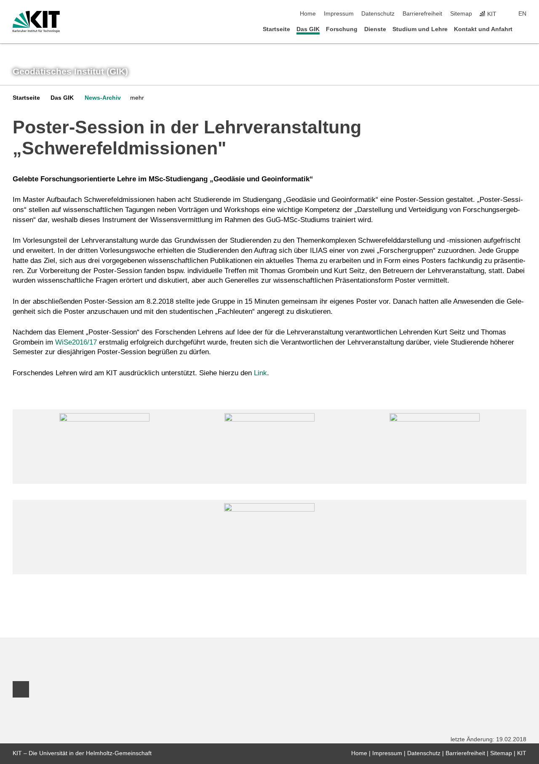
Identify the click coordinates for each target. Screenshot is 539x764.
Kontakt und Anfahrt (483, 29)
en (522, 14)
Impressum (339, 14)
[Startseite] (523, 28)
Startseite (276, 29)
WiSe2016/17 (76, 342)
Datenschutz (378, 14)
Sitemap (461, 14)
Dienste (375, 29)
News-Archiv (103, 98)
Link (260, 373)
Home (308, 14)
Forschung (342, 29)
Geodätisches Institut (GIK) (70, 71)
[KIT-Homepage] (36, 22)
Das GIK (308, 29)
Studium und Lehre (420, 29)
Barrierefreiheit (422, 14)
